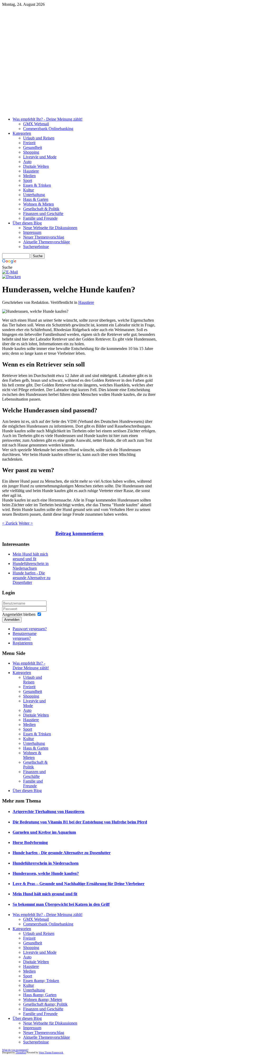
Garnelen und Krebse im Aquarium (44, 832)
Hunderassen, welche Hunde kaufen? (46, 873)
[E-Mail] (10, 272)
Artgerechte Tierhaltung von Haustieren (48, 811)
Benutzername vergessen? (25, 635)
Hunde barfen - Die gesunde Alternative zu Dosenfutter (31, 578)
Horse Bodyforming (30, 842)
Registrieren (23, 643)
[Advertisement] (134, 76)
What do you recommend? (15, 1050)
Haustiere (86, 302)
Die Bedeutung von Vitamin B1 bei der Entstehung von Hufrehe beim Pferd (80, 822)
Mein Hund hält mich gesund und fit (30, 556)
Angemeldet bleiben (18, 614)
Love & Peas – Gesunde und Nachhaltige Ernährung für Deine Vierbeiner (78, 883)
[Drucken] (11, 276)
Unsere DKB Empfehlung (130, 34)
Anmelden (11, 620)
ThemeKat (20, 1052)
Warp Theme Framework (51, 1052)
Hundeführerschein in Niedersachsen (31, 565)
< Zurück (10, 523)
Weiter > (26, 523)
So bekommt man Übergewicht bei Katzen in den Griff (61, 904)
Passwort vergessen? (30, 629)
